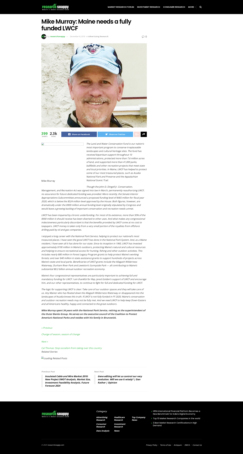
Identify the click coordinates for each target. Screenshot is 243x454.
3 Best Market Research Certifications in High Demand (175, 424)
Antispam (178, 445)
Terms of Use (165, 445)
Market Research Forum (121, 7)
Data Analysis (102, 430)
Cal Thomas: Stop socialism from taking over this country (71, 348)
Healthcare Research (119, 418)
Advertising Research (98, 36)
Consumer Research (174, 7)
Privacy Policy (151, 445)
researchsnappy (57, 36)
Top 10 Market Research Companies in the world (176, 418)
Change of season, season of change (60, 334)
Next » (44, 341)
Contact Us (197, 445)
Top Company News (138, 418)
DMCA (187, 445)
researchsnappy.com (56, 445)
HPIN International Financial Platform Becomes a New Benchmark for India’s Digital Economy (176, 412)
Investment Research (148, 7)
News (116, 430)
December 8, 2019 (77, 36)
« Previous (46, 327)
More (191, 7)
